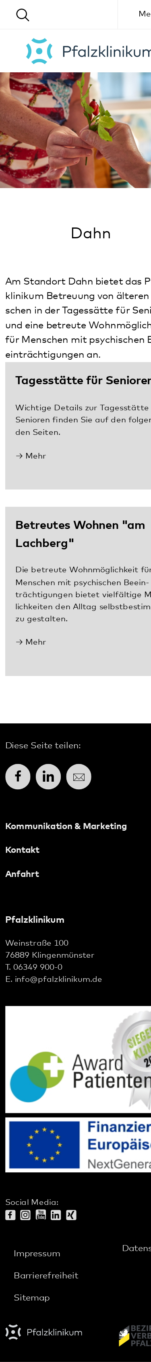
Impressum (37, 1253)
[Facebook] (13, 1216)
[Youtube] (43, 1215)
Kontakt (22, 850)
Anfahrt (22, 874)
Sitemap (32, 1298)
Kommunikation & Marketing (66, 826)
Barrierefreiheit (46, 1276)
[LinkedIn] (58, 1216)
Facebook (18, 776)
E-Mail (78, 776)
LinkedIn (48, 776)
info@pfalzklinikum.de (58, 980)
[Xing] (73, 1216)
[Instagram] (27, 1216)
